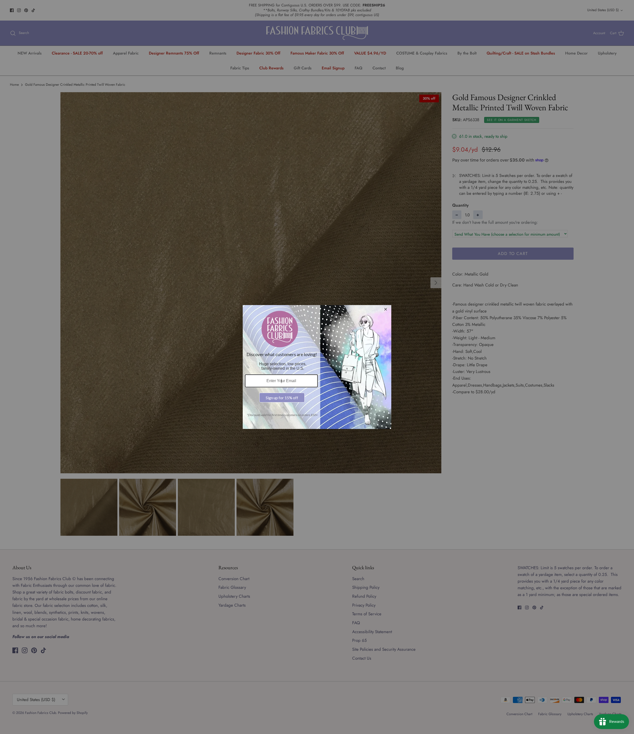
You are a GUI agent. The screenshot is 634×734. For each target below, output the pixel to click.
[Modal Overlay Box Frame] (317, 367)
